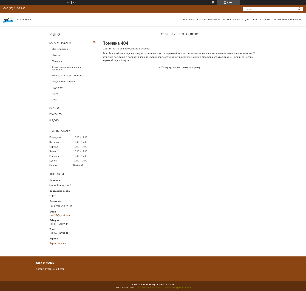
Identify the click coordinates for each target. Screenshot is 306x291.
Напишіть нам (231, 19)
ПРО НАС (54, 108)
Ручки (55, 99)
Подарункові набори (63, 81)
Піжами (56, 55)
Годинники (57, 87)
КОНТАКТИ (56, 114)
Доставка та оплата (258, 19)
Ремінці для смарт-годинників (68, 75)
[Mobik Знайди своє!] (8, 19)
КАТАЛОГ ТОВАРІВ (60, 42)
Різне (55, 93)
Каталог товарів (207, 19)
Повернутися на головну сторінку (181, 67)
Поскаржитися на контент (149, 287)
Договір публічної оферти (50, 268)
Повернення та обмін (287, 19)
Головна (188, 19)
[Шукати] (299, 9)
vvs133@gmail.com (59, 215)
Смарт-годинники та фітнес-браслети (67, 68)
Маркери (57, 61)
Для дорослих (60, 49)
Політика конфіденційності (177, 287)
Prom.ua (170, 284)
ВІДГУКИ (54, 120)
